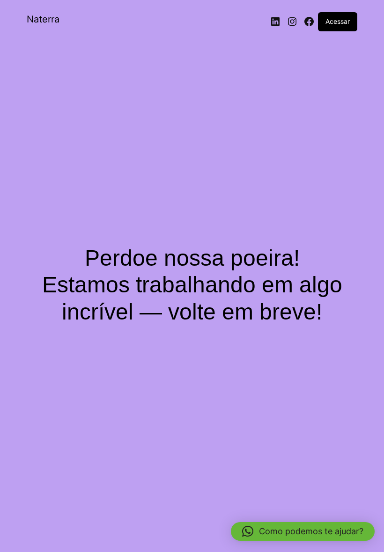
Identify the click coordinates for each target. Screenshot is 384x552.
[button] (303, 531)
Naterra (43, 19)
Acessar (337, 21)
